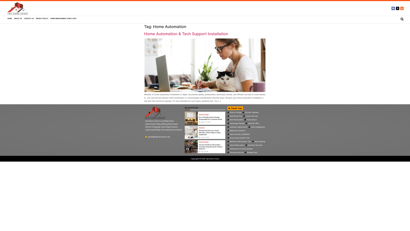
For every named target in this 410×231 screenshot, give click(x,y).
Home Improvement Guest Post (63, 18)
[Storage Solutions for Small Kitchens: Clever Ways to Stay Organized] (191, 132)
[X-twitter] (397, 8)
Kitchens (202, 127)
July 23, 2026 (205, 137)
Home (9, 18)
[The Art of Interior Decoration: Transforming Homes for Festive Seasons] (191, 146)
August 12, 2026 (205, 122)
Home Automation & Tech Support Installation (186, 33)
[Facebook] (393, 8)
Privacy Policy (42, 18)
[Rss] (402, 8)
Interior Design (204, 114)
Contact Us (29, 18)
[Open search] (402, 19)
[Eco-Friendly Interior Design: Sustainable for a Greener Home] (191, 118)
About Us (18, 18)
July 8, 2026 (204, 151)
